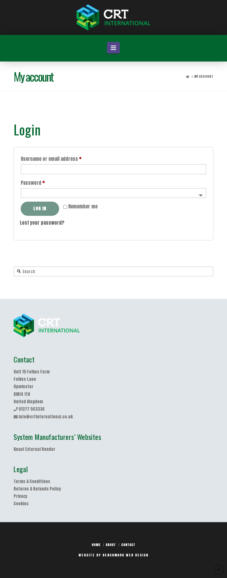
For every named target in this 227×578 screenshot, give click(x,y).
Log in (39, 208)
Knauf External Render (34, 449)
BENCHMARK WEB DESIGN (125, 555)
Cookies (21, 504)
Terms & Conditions (32, 481)
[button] (113, 48)
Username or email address (60, 158)
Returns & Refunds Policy (37, 489)
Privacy (20, 496)
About (111, 544)
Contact (128, 544)
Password (42, 182)
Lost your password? (42, 222)
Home (96, 544)
